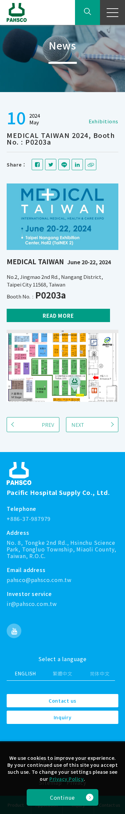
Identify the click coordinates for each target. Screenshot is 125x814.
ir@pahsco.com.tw (32, 604)
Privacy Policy (66, 778)
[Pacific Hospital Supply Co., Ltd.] (19, 473)
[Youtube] (14, 631)
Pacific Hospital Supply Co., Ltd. (58, 492)
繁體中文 (62, 673)
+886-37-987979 (29, 519)
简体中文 (100, 673)
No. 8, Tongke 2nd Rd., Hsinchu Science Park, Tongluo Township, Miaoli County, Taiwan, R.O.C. (61, 549)
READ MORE (58, 315)
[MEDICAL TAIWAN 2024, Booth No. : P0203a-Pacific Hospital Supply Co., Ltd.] (37, 164)
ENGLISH (25, 673)
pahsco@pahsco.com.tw (39, 580)
